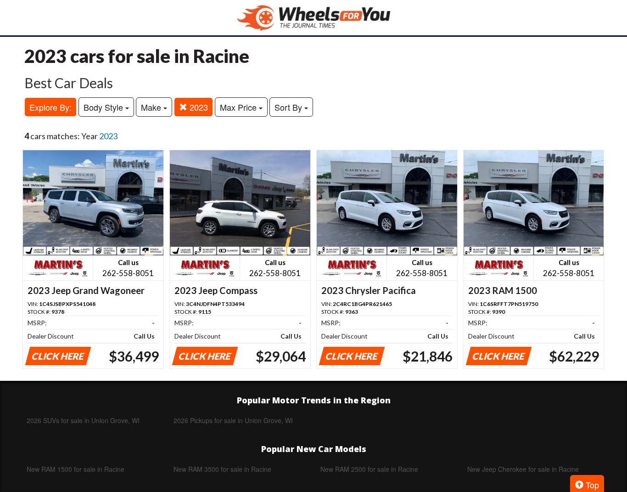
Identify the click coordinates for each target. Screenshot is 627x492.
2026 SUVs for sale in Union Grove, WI (83, 420)
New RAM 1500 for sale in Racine (75, 469)
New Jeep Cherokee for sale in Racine (523, 469)
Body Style (104, 107)
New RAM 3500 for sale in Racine (222, 469)
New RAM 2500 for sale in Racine (369, 469)
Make (152, 107)
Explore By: (50, 107)
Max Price (239, 107)
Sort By (289, 107)
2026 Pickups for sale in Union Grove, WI (233, 420)
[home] (313, 17)
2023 (197, 107)
